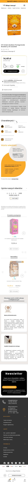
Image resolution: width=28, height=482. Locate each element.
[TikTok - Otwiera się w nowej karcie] (12, 463)
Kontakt (5, 456)
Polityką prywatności (17, 392)
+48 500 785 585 (12, 402)
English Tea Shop (16, 8)
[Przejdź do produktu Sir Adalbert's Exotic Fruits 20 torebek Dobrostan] (14, 226)
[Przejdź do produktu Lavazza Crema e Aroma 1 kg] (14, 269)
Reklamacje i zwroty (7, 439)
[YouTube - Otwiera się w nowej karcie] (16, 463)
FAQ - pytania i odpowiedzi (9, 433)
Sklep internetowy (13, 471)
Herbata (9, 8)
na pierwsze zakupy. (14, 1)
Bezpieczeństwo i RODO (8, 450)
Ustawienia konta (7, 422)
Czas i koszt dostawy (8, 437)
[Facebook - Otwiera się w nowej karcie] (4, 463)
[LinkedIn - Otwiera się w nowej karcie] (19, 463)
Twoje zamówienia (7, 420)
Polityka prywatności (8, 452)
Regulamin (18, 390)
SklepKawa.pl (3, 8)
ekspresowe (23, 8)
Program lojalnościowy (8, 424)
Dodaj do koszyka (12, 71)
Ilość (4, 64)
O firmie (5, 447)
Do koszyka (15, 248)
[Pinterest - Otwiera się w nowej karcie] (23, 463)
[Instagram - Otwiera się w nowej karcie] (8, 463)
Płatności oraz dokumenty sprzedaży (11, 435)
